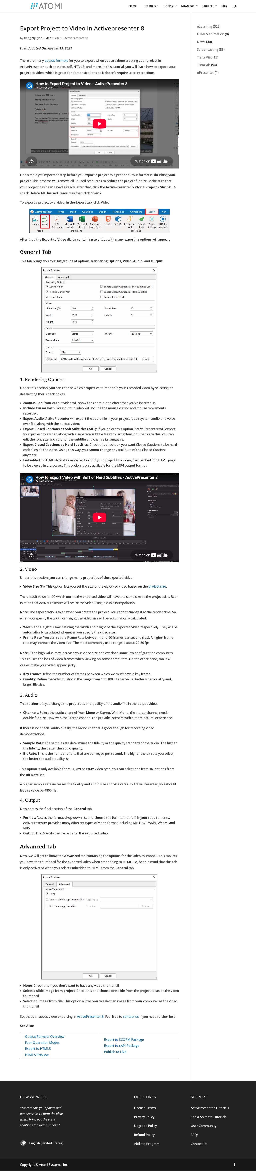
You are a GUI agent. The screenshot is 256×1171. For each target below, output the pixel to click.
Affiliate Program (147, 1144)
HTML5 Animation (210, 34)
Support (208, 6)
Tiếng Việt (204, 57)
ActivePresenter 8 (76, 38)
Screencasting (207, 49)
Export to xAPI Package (121, 1045)
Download (188, 6)
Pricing (168, 6)
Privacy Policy (144, 1117)
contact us (131, 1016)
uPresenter (205, 72)
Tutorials (203, 65)
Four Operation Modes (42, 1042)
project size (157, 586)
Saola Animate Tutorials (209, 1117)
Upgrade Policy (145, 1126)
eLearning (204, 26)
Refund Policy (144, 1135)
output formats (56, 60)
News (201, 42)
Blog (224, 6)
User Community (203, 1126)
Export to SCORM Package (124, 1039)
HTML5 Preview (37, 1055)
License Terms (145, 1108)
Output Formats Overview (44, 1036)
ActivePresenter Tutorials (210, 1108)
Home (133, 6)
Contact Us (199, 1144)
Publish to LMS (115, 1052)
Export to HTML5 (38, 1048)
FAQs (195, 1135)
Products (150, 6)
